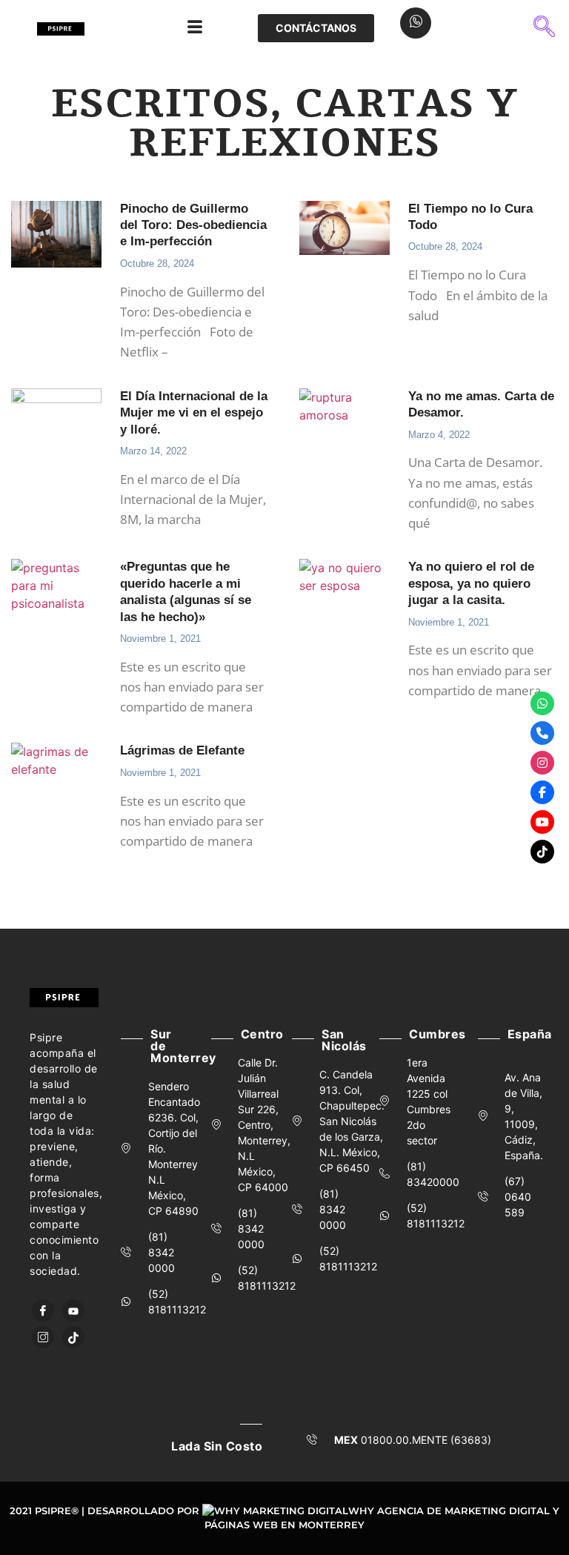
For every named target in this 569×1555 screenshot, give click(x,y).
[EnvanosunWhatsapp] (542, 703)
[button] (544, 28)
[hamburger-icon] (195, 28)
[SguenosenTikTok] (542, 851)
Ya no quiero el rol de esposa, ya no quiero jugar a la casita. (471, 583)
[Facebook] (43, 1310)
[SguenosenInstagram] (542, 763)
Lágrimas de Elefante (182, 750)
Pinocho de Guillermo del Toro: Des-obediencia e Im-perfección (193, 225)
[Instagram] (43, 1337)
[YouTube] (73, 1310)
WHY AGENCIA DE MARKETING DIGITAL (449, 1510)
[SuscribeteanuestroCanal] (542, 822)
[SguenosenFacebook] (542, 792)
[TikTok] (73, 1337)
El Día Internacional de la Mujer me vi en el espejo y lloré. (193, 413)
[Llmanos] (542, 733)
